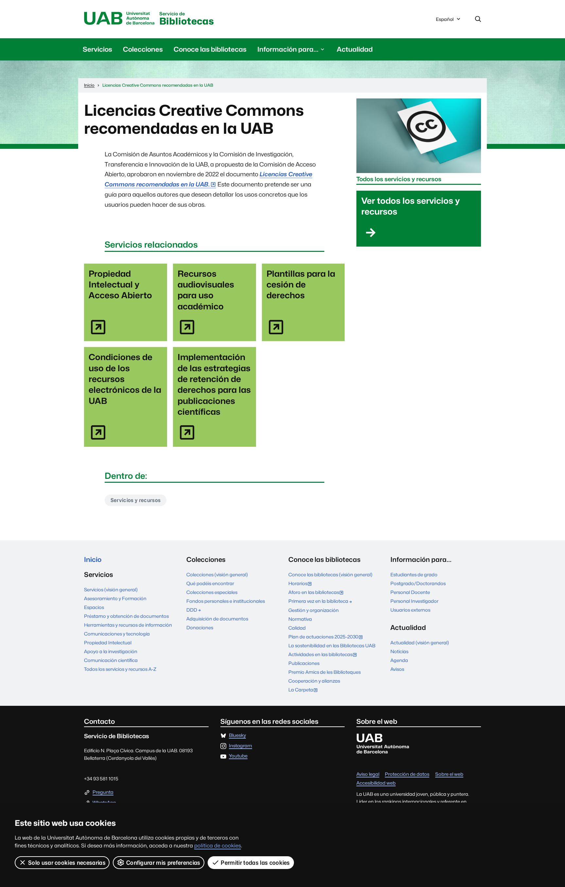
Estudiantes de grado (413, 574)
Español (445, 21)
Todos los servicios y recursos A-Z (120, 669)
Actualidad (355, 49)
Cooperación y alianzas (314, 681)
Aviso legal (367, 774)
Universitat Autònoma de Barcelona (119, 19)
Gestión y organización (313, 610)
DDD (191, 610)
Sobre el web (449, 774)
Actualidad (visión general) (419, 642)
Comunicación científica (111, 660)
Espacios (94, 607)
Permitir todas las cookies (255, 862)
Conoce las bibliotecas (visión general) (330, 574)
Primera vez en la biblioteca (318, 601)
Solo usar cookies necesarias (67, 862)
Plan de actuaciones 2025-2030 (327, 637)
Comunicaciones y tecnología (117, 633)
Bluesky (237, 735)
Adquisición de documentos (217, 618)
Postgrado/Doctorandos (418, 583)
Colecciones (143, 49)
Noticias (399, 651)
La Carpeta (304, 690)
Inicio (92, 559)
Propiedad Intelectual (107, 642)
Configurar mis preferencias (163, 862)
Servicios (97, 49)
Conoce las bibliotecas (210, 49)
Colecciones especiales (211, 592)
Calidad (297, 628)
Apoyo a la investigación (110, 651)
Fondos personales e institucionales (225, 601)
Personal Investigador (414, 601)
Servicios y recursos (136, 500)
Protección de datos (407, 774)
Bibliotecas (186, 19)
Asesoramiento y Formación (115, 598)
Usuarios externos (410, 610)
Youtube (238, 756)
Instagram (240, 746)
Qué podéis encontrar (210, 583)
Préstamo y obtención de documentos (126, 616)
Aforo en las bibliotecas (317, 593)
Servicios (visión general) (111, 589)
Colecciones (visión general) (217, 574)
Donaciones (199, 627)
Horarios (301, 584)
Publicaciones (303, 663)
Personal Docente (410, 592)
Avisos (397, 669)
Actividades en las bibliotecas (324, 655)
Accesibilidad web (376, 783)
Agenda (399, 660)
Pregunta (103, 792)
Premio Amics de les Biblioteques (324, 672)
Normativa (300, 619)
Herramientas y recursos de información (128, 625)
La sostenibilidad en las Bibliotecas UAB (331, 645)
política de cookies (217, 846)
